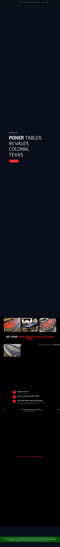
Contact (47, 2)
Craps (39, 2)
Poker (25, 2)
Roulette (34, 2)
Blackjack (29, 2)
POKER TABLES (14, 273)
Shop (43, 2)
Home (21, 2)
